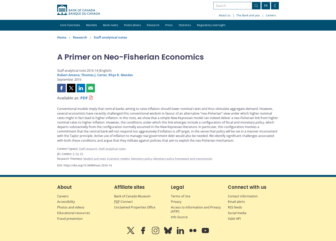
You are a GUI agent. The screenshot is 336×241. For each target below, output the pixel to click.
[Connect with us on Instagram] (156, 233)
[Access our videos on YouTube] (205, 233)
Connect (123, 202)
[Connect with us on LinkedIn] (181, 233)
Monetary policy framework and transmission (183, 159)
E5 (81, 154)
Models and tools (94, 159)
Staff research (88, 149)
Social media (237, 213)
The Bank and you (248, 15)
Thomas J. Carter (94, 75)
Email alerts (236, 202)
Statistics (185, 25)
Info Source (179, 217)
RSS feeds (235, 207)
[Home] (78, 10)
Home (61, 37)
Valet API (234, 218)
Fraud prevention (70, 218)
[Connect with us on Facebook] (143, 233)
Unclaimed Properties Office (134, 207)
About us (224, 15)
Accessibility (66, 202)
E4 (77, 154)
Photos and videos (70, 207)
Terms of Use (180, 196)
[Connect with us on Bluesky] (168, 233)
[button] (61, 88)
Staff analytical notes (110, 37)
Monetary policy (141, 159)
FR (266, 6)
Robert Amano (68, 75)
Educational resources (73, 213)
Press (169, 25)
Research (153, 25)
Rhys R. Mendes (120, 75)
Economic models (118, 159)
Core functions (70, 25)
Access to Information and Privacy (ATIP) (196, 209)
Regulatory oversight (211, 25)
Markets (91, 25)
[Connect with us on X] (131, 233)
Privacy (176, 202)
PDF (84, 98)
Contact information (243, 196)
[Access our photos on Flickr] (193, 233)
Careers (271, 15)
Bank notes (110, 25)
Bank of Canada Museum (132, 196)
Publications (132, 25)
